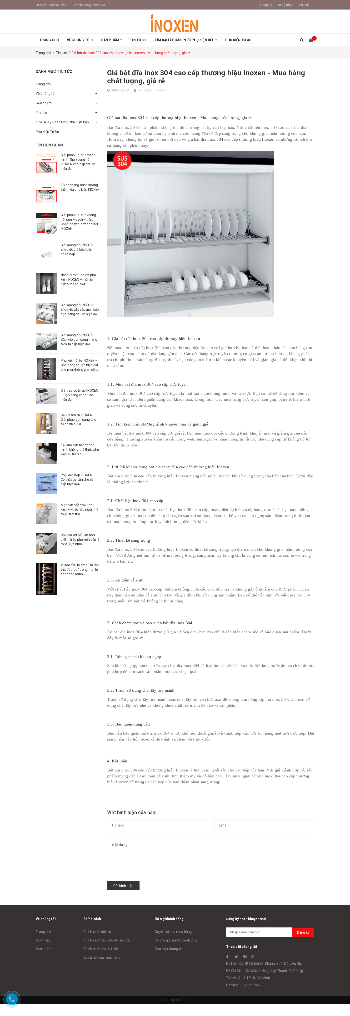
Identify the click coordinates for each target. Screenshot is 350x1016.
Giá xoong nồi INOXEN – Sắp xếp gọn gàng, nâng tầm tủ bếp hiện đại (79, 339)
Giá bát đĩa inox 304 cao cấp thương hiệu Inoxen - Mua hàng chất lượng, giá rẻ (206, 77)
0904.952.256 (56, 5)
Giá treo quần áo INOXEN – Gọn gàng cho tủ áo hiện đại (79, 395)
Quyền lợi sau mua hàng (101, 957)
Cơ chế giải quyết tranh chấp (176, 940)
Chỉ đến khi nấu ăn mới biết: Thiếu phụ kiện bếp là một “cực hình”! (80, 539)
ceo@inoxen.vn (94, 5)
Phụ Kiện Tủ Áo (238, 40)
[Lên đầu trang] (341, 1001)
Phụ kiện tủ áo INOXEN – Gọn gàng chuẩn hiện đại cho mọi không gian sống (80, 365)
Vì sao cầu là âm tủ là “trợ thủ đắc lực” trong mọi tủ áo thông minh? (80, 569)
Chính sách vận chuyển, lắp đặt (107, 940)
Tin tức (137, 40)
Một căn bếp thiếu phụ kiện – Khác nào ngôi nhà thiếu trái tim (79, 509)
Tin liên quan (49, 145)
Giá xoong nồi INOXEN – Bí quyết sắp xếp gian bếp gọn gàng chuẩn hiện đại (80, 309)
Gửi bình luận (123, 886)
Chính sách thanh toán (100, 949)
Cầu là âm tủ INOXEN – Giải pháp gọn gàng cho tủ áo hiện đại (78, 419)
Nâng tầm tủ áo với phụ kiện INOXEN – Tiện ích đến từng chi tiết (78, 279)
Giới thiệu (43, 940)
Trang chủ (49, 40)
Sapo (185, 1000)
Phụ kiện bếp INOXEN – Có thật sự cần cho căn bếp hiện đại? (78, 479)
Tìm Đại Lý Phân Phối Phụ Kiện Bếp (185, 40)
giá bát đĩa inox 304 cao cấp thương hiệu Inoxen (230, 139)
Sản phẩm (110, 40)
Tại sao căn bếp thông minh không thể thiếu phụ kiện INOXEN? (80, 449)
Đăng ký (303, 932)
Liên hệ (304, 5)
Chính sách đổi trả (97, 932)
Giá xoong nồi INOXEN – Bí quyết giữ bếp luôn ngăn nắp (78, 249)
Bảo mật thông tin (169, 949)
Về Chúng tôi (79, 40)
